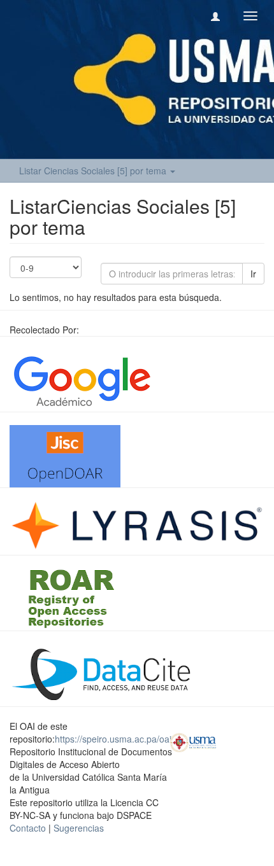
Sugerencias (79, 827)
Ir (253, 273)
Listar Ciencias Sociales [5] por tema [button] (94, 170)
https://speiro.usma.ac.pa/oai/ (114, 738)
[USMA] (193, 741)
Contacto (28, 827)
